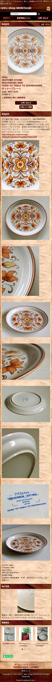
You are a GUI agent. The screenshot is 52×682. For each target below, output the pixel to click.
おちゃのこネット (30, 680)
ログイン (6, 18)
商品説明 (5, 114)
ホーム (17, 665)
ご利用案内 (34, 667)
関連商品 (5, 623)
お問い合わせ (43, 18)
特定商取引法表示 (21, 667)
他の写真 (5, 586)
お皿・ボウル (45, 24)
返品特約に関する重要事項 (14, 98)
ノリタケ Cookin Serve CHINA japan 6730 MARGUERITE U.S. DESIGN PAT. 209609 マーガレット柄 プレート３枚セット (42, 643)
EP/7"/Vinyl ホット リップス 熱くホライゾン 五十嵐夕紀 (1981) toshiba (26, 643)
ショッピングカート (48, 8)
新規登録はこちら (24, 18)
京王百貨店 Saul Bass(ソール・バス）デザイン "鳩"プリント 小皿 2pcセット (9, 643)
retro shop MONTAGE (16, 8)
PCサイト (47, 1)
